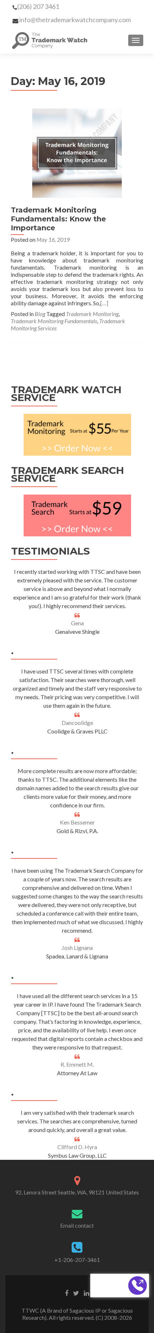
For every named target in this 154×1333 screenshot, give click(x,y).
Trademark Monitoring (92, 313)
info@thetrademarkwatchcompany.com (75, 20)
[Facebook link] (66, 1292)
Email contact (77, 1225)
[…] (104, 303)
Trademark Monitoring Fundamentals (54, 320)
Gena (77, 623)
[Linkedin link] (86, 1292)
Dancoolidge (77, 722)
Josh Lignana (77, 947)
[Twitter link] (76, 1292)
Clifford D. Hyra (77, 1146)
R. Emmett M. (77, 1064)
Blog (40, 313)
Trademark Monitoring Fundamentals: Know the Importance (58, 219)
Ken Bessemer (77, 822)
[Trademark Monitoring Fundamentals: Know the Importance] (77, 152)
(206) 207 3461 (38, 6)
